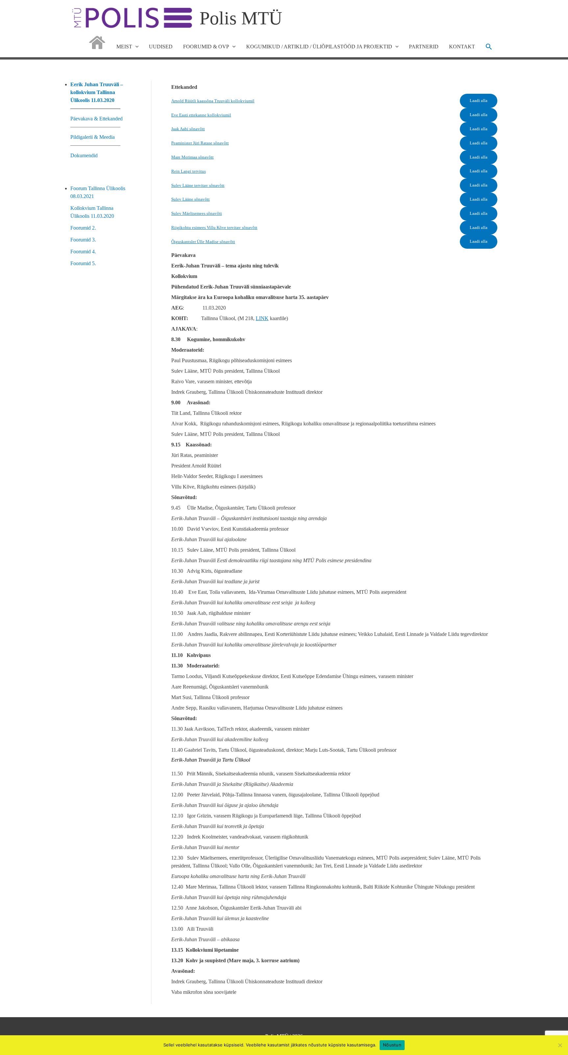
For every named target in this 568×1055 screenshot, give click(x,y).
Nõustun (392, 1044)
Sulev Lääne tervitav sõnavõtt (198, 185)
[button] (488, 46)
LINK (262, 318)
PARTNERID (423, 46)
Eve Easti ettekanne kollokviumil (201, 115)
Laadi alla (478, 100)
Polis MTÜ (241, 18)
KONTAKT (462, 46)
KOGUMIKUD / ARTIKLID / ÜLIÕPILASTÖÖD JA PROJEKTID (319, 46)
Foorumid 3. (83, 239)
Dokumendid (84, 155)
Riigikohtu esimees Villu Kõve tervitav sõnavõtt (214, 227)
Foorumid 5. (83, 263)
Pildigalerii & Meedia (92, 137)
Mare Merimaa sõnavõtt (192, 157)
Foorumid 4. (83, 251)
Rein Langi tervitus (188, 171)
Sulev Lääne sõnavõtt (190, 199)
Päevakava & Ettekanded (96, 118)
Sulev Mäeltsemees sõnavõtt (196, 213)
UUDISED (161, 46)
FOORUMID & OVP (206, 46)
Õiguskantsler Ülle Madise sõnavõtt (203, 241)
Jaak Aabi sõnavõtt (188, 129)
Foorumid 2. (83, 228)
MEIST (124, 46)
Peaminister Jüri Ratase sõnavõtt (200, 143)
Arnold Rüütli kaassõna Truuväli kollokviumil (212, 101)
